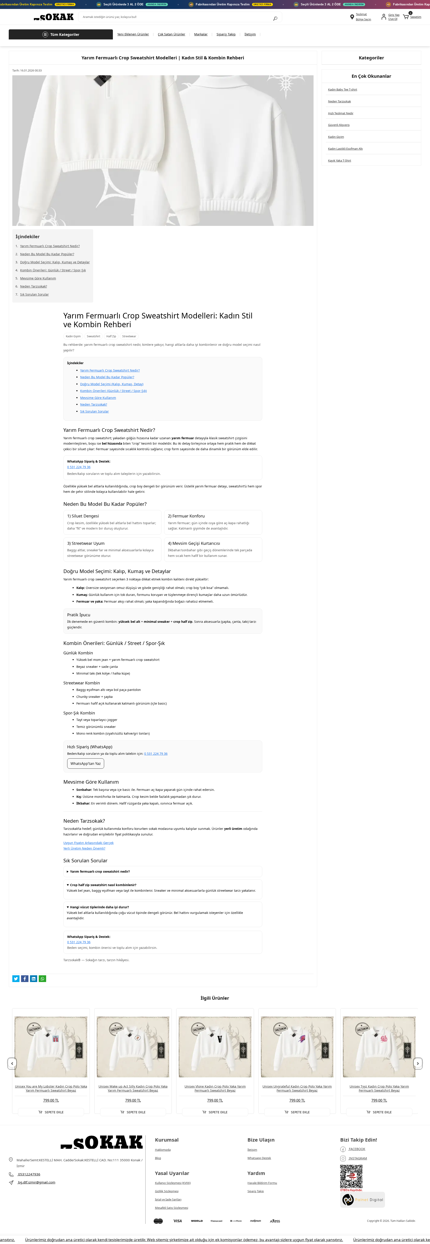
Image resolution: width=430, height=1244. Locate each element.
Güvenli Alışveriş (339, 125)
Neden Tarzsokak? (33, 286)
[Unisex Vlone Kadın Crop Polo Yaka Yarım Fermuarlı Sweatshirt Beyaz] (215, 1047)
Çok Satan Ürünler (171, 34)
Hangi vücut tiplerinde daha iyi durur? (99, 907)
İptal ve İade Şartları (168, 1199)
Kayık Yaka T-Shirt (339, 160)
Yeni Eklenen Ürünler (133, 34)
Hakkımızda (163, 1150)
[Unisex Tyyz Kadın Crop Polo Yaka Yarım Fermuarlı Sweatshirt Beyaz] (379, 1047)
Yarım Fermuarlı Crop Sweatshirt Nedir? (50, 246)
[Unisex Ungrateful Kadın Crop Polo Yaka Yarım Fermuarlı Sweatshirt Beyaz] (297, 1047)
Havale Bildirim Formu (262, 1183)
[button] (412, 16)
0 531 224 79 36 (78, 467)
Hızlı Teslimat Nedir (340, 113)
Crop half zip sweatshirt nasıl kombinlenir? (103, 885)
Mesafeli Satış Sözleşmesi (171, 1208)
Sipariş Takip (226, 34)
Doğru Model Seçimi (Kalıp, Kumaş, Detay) (111, 384)
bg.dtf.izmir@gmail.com (36, 1182)
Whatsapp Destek (259, 1158)
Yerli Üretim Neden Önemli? (84, 848)
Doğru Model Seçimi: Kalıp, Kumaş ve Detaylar (55, 262)
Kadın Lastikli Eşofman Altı (345, 149)
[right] (417, 1063)
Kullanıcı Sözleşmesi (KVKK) (173, 1183)
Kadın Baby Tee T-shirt (342, 89)
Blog (158, 1158)
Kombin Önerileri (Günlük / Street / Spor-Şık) (113, 391)
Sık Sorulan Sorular (34, 294)
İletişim (250, 34)
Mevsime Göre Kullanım (38, 278)
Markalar (201, 34)
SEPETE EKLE (54, 1112)
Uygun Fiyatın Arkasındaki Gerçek (88, 843)
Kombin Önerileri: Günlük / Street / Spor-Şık (53, 270)
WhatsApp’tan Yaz (86, 763)
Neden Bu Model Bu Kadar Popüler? (47, 254)
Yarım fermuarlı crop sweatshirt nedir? (100, 871)
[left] (12, 1063)
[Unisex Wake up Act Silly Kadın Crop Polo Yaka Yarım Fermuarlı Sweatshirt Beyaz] (133, 1047)
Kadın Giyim (336, 137)
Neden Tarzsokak (339, 101)
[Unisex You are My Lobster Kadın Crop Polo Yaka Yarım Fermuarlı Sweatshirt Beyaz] (51, 1047)
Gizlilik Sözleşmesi (166, 1191)
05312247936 (28, 1174)
